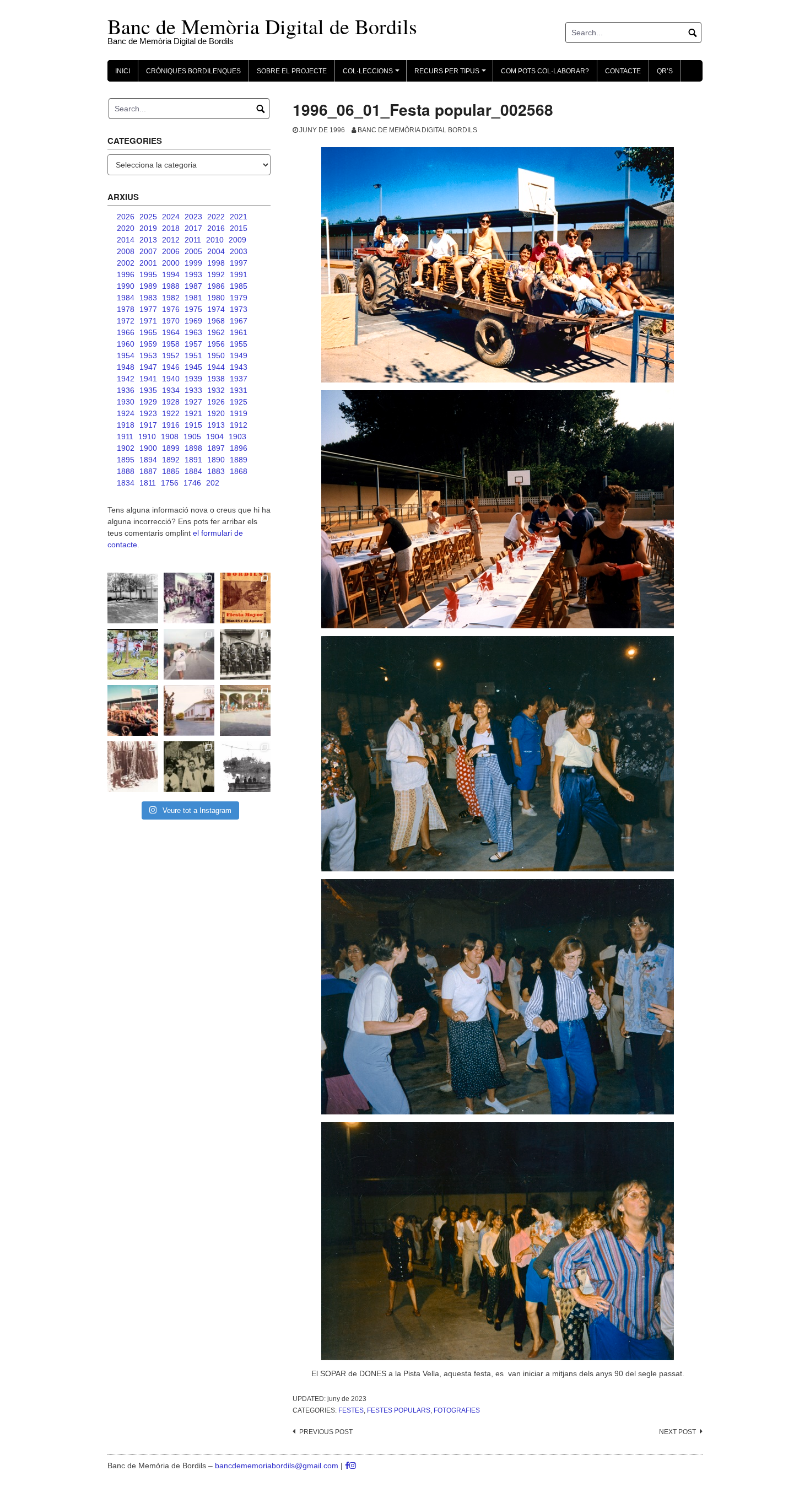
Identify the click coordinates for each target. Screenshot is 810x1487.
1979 (238, 297)
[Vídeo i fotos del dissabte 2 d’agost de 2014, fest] (132, 654)
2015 (238, 228)
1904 (215, 436)
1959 (148, 344)
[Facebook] (347, 1465)
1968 (216, 320)
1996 (125, 274)
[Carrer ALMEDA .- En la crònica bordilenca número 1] (189, 710)
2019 (148, 228)
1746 (192, 482)
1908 (170, 436)
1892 (171, 459)
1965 (148, 332)
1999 (193, 262)
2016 (216, 228)
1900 (148, 448)
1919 (238, 413)
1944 (216, 367)
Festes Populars (398, 1410)
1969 (193, 320)
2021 (238, 216)
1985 (238, 286)
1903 (237, 436)
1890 (216, 459)
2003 (238, 251)
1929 (148, 401)
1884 (193, 471)
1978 (125, 309)
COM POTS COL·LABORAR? (545, 71)
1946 (171, 367)
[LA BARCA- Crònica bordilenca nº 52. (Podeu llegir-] (245, 766)
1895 (125, 459)
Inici (122, 71)
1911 (125, 436)
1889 (238, 459)
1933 (193, 390)
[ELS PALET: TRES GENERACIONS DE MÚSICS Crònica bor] (245, 654)
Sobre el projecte (292, 71)
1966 (125, 332)
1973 (238, 309)
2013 (148, 239)
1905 (192, 436)
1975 (193, 309)
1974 (216, 309)
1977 (148, 309)
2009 (237, 239)
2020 (125, 228)
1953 (148, 355)
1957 (193, 344)
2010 (215, 239)
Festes (351, 1410)
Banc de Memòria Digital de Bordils (262, 26)
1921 (193, 413)
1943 (238, 367)
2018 (171, 228)
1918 (125, 425)
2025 (148, 216)
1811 (147, 482)
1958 (171, 344)
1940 (171, 378)
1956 (216, 344)
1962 (216, 332)
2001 (148, 262)
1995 (148, 274)
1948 (125, 367)
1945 (193, 367)
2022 (216, 216)
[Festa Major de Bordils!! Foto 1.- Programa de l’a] (245, 598)
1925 (238, 401)
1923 (148, 413)
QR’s (665, 71)
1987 (193, 286)
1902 (125, 448)
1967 (238, 320)
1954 (125, 355)
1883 (216, 471)
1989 (148, 286)
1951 (193, 355)
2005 (193, 251)
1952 (171, 355)
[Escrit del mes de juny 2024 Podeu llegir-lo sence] (132, 766)
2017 (193, 228)
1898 (193, 448)
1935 (148, 390)
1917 (148, 425)
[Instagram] (352, 1465)
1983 (148, 297)
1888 (125, 471)
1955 (238, 344)
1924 (125, 413)
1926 (216, 401)
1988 (171, 286)
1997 (238, 262)
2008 (125, 251)
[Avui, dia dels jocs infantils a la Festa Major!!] (189, 598)
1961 (238, 332)
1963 (193, 332)
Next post (677, 1432)
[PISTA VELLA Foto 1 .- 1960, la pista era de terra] (132, 598)
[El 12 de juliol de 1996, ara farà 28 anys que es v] (132, 710)
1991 (238, 274)
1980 (216, 297)
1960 (125, 344)
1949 (238, 355)
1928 (171, 401)
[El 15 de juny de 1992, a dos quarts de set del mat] (189, 654)
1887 (148, 471)
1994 (171, 274)
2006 (171, 251)
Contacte (623, 71)
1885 (171, 471)
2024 (171, 216)
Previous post (326, 1432)
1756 (170, 482)
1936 (125, 390)
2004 (216, 251)
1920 (216, 413)
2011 (193, 239)
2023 (193, 216)
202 (212, 482)
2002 (125, 262)
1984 (125, 297)
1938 (216, 378)
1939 (193, 378)
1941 (148, 378)
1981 (193, 297)
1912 (238, 425)
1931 (238, 390)
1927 (193, 401)
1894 (148, 459)
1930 (125, 401)
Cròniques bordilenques (193, 71)
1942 (125, 378)
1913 (216, 425)
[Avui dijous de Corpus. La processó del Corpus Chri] (189, 766)
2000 (171, 262)
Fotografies (457, 1410)
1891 (193, 459)
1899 (171, 448)
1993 (193, 274)
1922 (171, 413)
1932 (216, 390)
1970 (171, 320)
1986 (216, 286)
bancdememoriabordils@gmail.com (278, 1465)
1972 (125, 320)
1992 (216, 274)
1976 (171, 309)
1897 (216, 448)
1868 (238, 471)
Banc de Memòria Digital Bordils (417, 130)
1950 (216, 355)
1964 (171, 332)
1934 (171, 390)
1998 (216, 262)
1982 (171, 297)
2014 (125, 239)
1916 (171, 425)
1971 (148, 320)
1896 (238, 448)
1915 (193, 425)
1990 (125, 286)
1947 (148, 367)
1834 (125, 482)
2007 (148, 251)
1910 (147, 436)
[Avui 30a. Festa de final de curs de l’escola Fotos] (245, 710)
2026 (125, 216)
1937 (238, 378)
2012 (171, 239)
